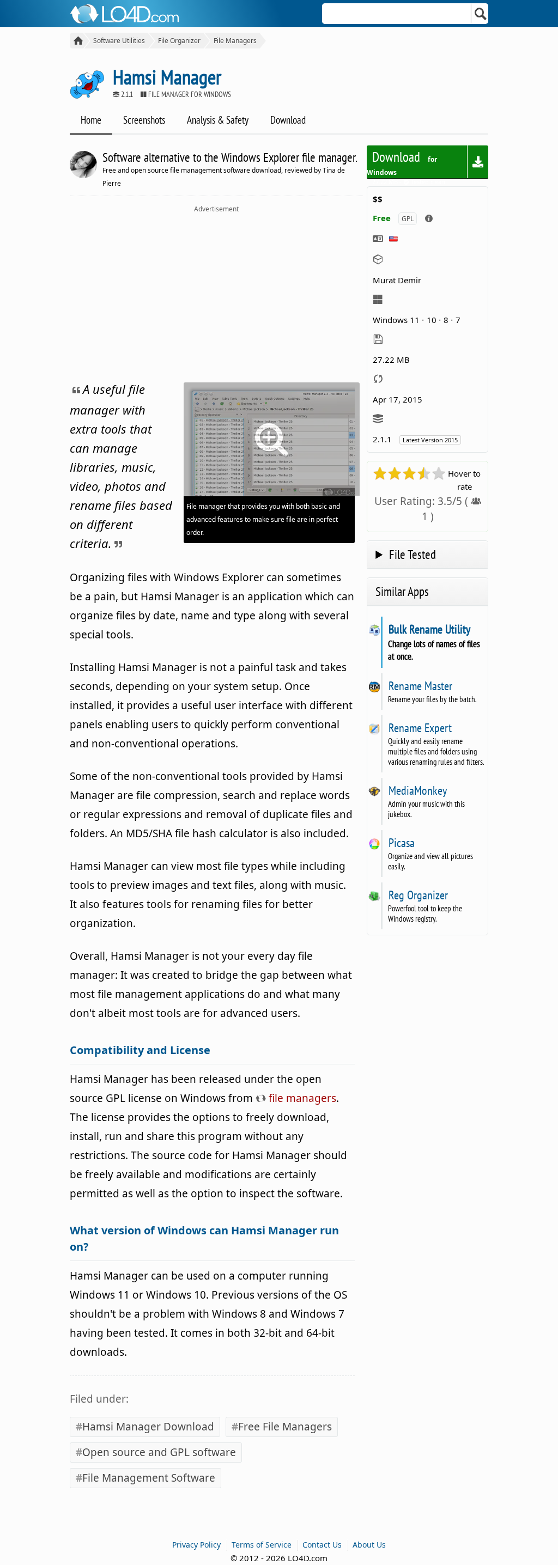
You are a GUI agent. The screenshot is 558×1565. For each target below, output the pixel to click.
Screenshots (144, 119)
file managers (301, 1098)
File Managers (235, 40)
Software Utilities (119, 40)
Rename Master (420, 685)
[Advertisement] (216, 295)
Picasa (401, 842)
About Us (369, 1544)
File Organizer (179, 40)
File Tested (412, 554)
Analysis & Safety (217, 119)
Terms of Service (262, 1544)
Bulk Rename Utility (429, 629)
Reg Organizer (418, 895)
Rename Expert (420, 727)
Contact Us (322, 1544)
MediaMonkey (417, 790)
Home (91, 119)
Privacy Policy (196, 1544)
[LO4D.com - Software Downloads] (76, 40)
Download (288, 119)
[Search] (481, 13)
